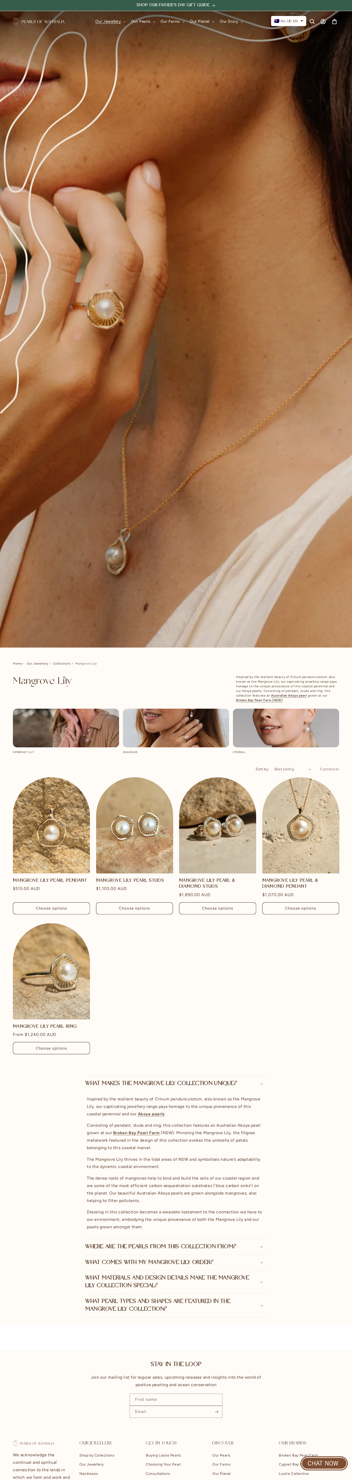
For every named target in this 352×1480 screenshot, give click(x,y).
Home (17, 663)
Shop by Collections (96, 1455)
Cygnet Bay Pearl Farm (299, 1464)
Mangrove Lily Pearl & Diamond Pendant (290, 883)
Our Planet (221, 1473)
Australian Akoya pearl (289, 695)
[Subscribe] (216, 1412)
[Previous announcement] (14, 5)
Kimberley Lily (23, 752)
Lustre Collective (294, 1473)
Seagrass (130, 752)
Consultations (158, 1473)
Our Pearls (221, 1455)
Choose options (51, 908)
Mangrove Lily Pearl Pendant (50, 880)
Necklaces (88, 1473)
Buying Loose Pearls (163, 1455)
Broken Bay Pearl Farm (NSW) (259, 700)
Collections (62, 663)
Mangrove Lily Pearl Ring (45, 1026)
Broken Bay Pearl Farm (298, 1455)
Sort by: (262, 769)
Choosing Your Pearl (163, 1464)
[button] (110, 21)
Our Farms (221, 1464)
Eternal (239, 752)
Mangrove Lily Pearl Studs (130, 880)
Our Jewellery (37, 663)
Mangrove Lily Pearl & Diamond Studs (207, 883)
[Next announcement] (337, 5)
